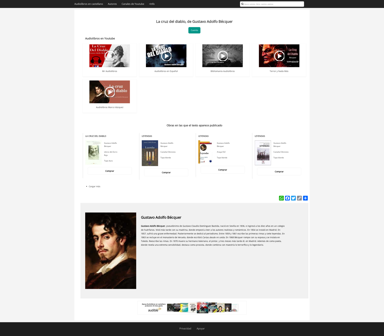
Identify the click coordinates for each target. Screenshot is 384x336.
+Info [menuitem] (152, 4)
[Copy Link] (299, 198)
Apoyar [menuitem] (201, 328)
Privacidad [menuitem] (185, 328)
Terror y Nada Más (279, 71)
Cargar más (94, 186)
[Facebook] (287, 198)
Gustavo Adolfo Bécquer (161, 217)
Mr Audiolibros (109, 71)
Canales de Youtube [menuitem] (133, 4)
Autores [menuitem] (112, 4)
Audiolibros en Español (166, 71)
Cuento (194, 30)
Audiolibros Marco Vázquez (109, 107)
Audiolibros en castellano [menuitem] (88, 4)
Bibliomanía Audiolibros (223, 71)
